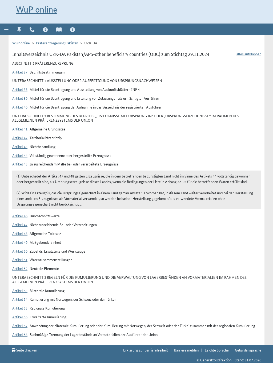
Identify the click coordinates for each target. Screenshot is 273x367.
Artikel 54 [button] (19, 299)
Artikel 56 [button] (19, 316)
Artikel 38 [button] (19, 89)
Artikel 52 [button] (19, 268)
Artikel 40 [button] (19, 107)
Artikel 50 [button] (19, 251)
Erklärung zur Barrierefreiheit (145, 350)
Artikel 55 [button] (19, 308)
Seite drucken (26, 350)
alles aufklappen (248, 53)
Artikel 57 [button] (19, 325)
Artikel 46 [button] (19, 215)
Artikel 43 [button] (19, 146)
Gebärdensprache (248, 350)
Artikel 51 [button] (19, 259)
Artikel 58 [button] (19, 334)
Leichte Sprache (217, 350)
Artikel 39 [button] (19, 98)
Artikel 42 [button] (19, 137)
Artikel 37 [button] (19, 72)
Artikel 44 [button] (19, 155)
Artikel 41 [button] (19, 129)
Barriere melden (186, 350)
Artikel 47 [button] (19, 224)
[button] (6, 29)
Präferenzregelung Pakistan (57, 42)
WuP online (36, 9)
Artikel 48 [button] (19, 233)
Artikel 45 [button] (19, 164)
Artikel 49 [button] (19, 242)
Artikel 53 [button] (19, 290)
